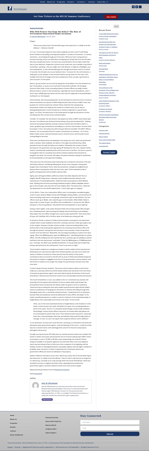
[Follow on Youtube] (140, 6)
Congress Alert (103, 130)
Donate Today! (109, 152)
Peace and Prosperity (53, 421)
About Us (51, 2)
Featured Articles (36, 28)
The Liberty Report (104, 143)
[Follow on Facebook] (133, 6)
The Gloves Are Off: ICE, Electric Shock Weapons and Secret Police (108, 55)
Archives (81, 2)
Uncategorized (103, 146)
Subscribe (101, 2)
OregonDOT (38, 374)
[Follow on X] (136, 6)
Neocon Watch (103, 137)
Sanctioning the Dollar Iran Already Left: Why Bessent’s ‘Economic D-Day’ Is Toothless (108, 44)
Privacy (9, 447)
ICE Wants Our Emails (105, 109)
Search (116, 26)
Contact (91, 2)
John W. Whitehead (38, 37)
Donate (70, 2)
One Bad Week (103, 69)
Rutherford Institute (62, 370)
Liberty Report (51, 433)
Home (42, 2)
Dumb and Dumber (104, 63)
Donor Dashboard (16, 435)
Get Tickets (111, 16)
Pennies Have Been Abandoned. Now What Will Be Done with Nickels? (109, 117)
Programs (61, 2)
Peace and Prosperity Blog (107, 140)
